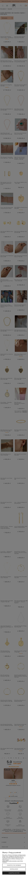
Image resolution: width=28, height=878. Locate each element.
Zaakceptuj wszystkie (14, 873)
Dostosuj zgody (14, 869)
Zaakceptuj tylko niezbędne (14, 865)
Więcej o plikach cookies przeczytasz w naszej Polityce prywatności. (12, 861)
